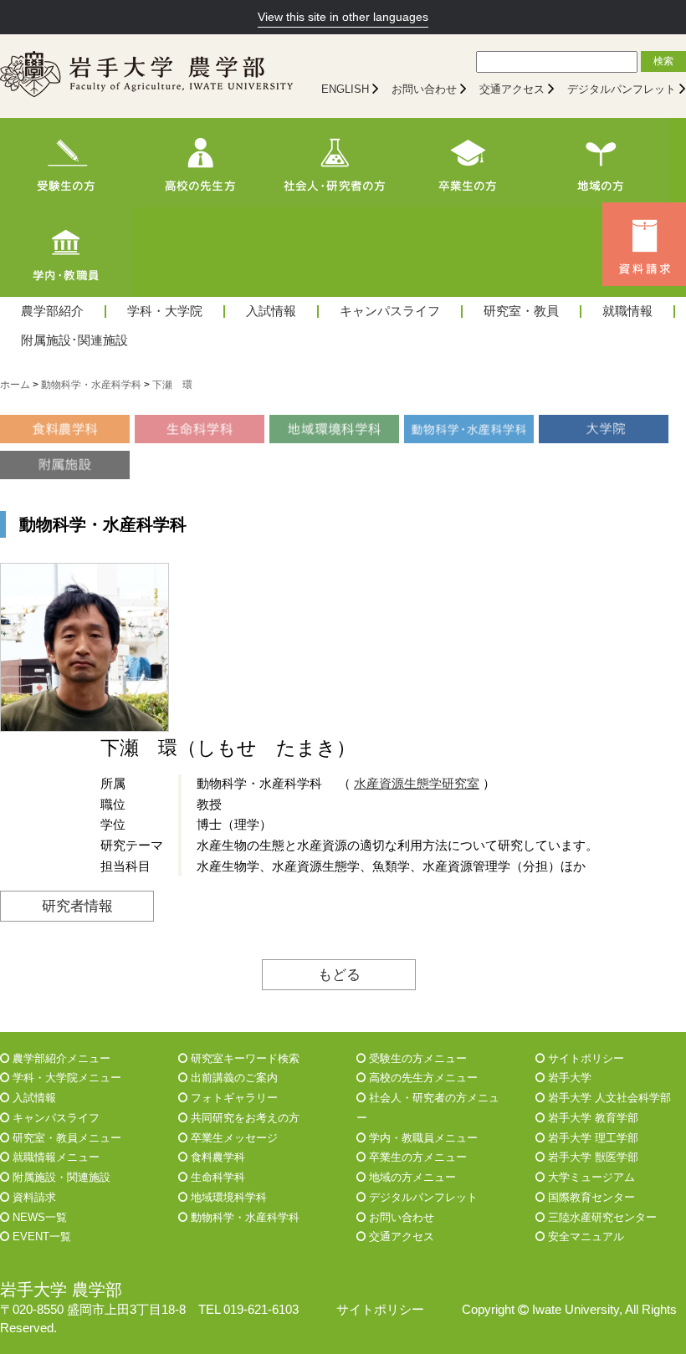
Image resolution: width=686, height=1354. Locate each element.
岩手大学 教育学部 (591, 1117)
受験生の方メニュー (416, 1058)
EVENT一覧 (40, 1236)
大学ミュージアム (590, 1177)
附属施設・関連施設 (59, 1177)
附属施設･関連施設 (74, 341)
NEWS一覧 (38, 1217)
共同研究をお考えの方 (243, 1117)
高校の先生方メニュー (422, 1077)
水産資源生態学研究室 (416, 783)
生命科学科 (216, 1177)
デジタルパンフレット (621, 89)
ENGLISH (345, 89)
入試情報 (271, 311)
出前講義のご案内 (232, 1077)
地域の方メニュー (411, 1177)
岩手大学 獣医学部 (591, 1157)
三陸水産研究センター (601, 1217)
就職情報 (627, 311)
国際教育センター (590, 1197)
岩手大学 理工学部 (591, 1138)
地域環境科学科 (227, 1197)
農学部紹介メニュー (59, 1058)
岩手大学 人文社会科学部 (608, 1097)
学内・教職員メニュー (422, 1138)
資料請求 (32, 1197)
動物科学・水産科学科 (243, 1217)
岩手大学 (568, 1077)
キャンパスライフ (390, 311)
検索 (663, 61)
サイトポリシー (584, 1058)
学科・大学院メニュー (65, 1077)
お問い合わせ (424, 89)
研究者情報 (77, 905)
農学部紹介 (52, 311)
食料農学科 (216, 1157)
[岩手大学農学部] (146, 76)
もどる (339, 974)
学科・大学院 (164, 311)
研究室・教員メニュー (65, 1138)
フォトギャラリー (232, 1097)
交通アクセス (512, 89)
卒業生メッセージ (232, 1138)
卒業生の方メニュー (416, 1157)
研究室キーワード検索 (243, 1058)
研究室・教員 (521, 311)
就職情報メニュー (54, 1157)
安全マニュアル (584, 1236)
